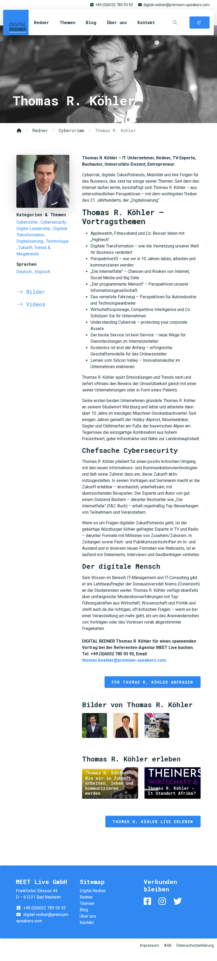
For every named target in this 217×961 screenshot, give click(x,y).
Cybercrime (71, 130)
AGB (167, 945)
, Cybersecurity (52, 222)
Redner (41, 22)
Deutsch (24, 271)
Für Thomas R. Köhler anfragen (152, 682)
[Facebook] (148, 901)
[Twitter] (178, 901)
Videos (34, 304)
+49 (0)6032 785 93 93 (114, 5)
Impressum (149, 945)
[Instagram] (163, 901)
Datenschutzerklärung (195, 945)
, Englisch (41, 271)
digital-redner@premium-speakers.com (176, 5)
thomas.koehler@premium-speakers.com (124, 660)
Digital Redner (16, 22)
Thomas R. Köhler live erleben (152, 821)
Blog (91, 22)
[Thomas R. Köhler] (42, 181)
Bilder (34, 291)
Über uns (117, 22)
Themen (67, 22)
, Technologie (56, 241)
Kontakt (146, 22)
